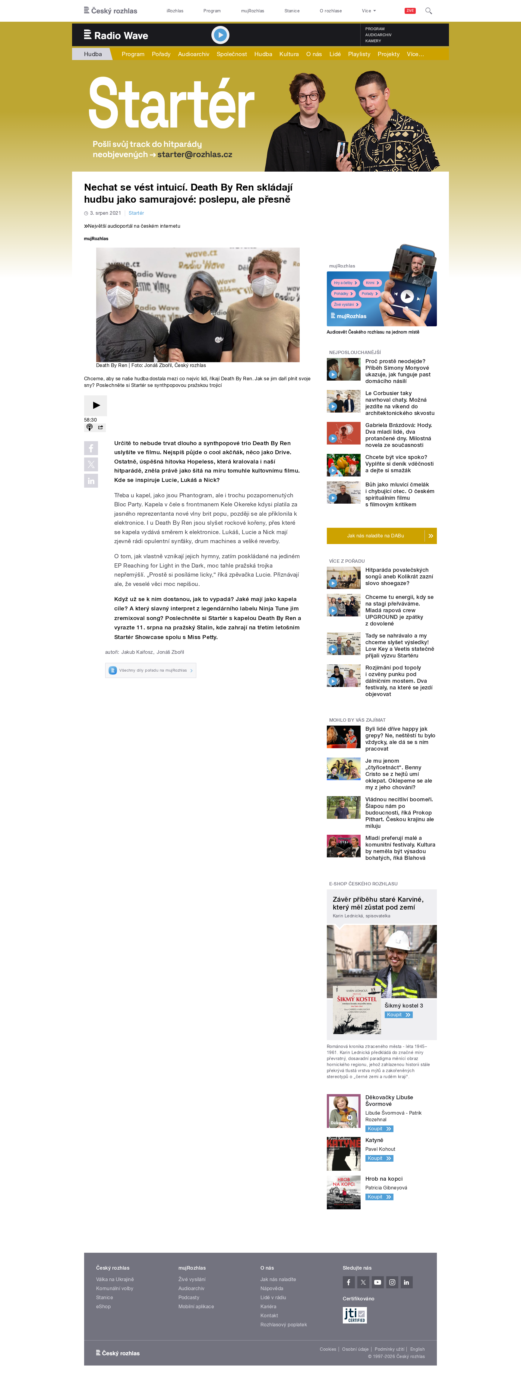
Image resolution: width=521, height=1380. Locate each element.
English (417, 1349)
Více (415, 54)
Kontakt (269, 1315)
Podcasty (189, 1297)
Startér (136, 213)
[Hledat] (429, 11)
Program (212, 10)
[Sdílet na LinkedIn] (91, 481)
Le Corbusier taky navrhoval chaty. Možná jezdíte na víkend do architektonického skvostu (399, 403)
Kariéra (268, 1306)
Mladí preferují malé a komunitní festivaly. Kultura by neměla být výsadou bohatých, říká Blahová (400, 848)
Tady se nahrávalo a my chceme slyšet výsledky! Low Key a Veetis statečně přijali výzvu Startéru (399, 645)
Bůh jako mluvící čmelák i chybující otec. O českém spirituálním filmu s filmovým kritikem (399, 494)
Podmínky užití (389, 1349)
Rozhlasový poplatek (283, 1325)
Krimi (370, 283)
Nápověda (271, 1288)
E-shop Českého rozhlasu (363, 884)
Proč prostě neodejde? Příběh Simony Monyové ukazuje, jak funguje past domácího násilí (398, 371)
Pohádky (341, 294)
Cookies (328, 1349)
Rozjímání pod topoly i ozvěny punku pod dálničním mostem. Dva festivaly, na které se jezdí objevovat (398, 680)
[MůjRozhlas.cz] (96, 239)
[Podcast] (89, 427)
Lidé (335, 54)
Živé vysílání (344, 304)
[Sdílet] (100, 427)
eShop (103, 1306)
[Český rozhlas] (110, 11)
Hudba (93, 54)
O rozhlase (331, 10)
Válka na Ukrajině (115, 1279)
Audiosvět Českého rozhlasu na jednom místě (373, 332)
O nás (314, 54)
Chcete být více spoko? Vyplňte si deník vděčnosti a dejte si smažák (399, 463)
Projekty (389, 54)
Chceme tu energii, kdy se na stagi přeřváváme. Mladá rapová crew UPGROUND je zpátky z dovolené (399, 610)
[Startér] (260, 116)
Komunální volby (114, 1288)
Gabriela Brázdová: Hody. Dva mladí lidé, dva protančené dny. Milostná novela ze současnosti (398, 435)
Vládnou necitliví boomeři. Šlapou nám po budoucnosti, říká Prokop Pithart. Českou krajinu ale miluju (399, 812)
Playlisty (359, 54)
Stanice (292, 10)
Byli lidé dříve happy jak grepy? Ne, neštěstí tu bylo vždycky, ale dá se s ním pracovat (400, 739)
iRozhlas (175, 10)
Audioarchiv (378, 35)
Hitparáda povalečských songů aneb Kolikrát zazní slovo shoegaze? (399, 576)
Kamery (373, 41)
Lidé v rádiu (273, 1297)
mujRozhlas (252, 10)
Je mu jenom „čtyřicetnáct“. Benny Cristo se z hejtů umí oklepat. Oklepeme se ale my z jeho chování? (398, 774)
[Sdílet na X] (91, 464)
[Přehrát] (95, 405)
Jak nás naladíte (278, 1279)
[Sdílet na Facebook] (91, 448)
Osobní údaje (355, 1349)
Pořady (161, 54)
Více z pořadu (347, 561)
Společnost (232, 54)
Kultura (289, 54)
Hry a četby (343, 283)
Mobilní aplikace (196, 1306)
